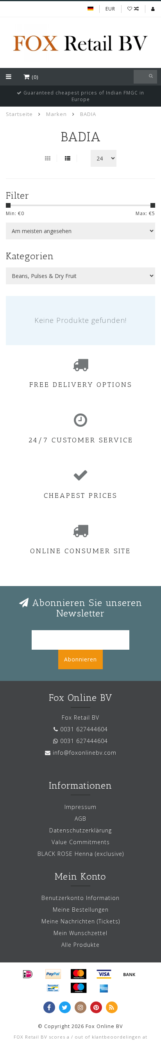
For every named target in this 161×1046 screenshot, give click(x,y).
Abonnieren (80, 659)
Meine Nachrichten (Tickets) (80, 921)
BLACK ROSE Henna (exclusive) (81, 853)
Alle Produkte (80, 944)
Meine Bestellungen (81, 909)
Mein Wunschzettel (80, 933)
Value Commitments (81, 842)
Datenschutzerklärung (80, 830)
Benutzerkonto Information (80, 898)
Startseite (19, 114)
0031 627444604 (84, 729)
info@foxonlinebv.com (84, 752)
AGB (80, 818)
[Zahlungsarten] (28, 974)
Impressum (80, 807)
